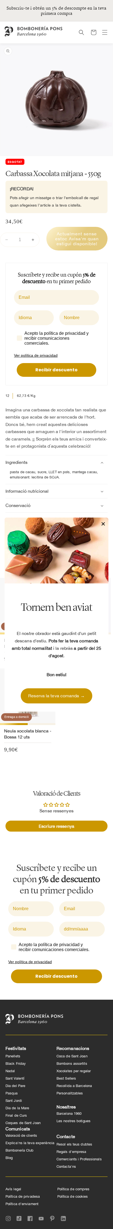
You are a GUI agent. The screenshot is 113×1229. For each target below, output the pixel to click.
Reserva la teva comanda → (56, 695)
